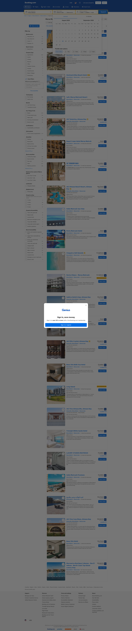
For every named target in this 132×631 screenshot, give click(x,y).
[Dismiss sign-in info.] (86, 305)
